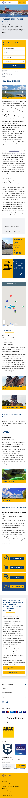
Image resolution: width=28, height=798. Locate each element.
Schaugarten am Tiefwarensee (12, 231)
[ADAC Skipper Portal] (14, 727)
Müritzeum (7, 228)
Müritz (20, 153)
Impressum (4, 788)
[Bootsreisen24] (14, 775)
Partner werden (17, 586)
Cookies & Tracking (6, 790)
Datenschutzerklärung (7, 783)
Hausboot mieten (14, 151)
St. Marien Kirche (9, 224)
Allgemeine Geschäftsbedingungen (10, 786)
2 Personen (9, 61)
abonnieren (21, 765)
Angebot (17, 577)
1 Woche (8, 57)
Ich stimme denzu (14, 768)
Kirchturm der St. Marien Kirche (12, 226)
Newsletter (17, 558)
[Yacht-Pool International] (20, 749)
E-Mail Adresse (5, 764)
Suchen (14, 65)
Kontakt (4, 779)
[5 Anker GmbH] (7, 749)
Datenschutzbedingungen (17, 768)
